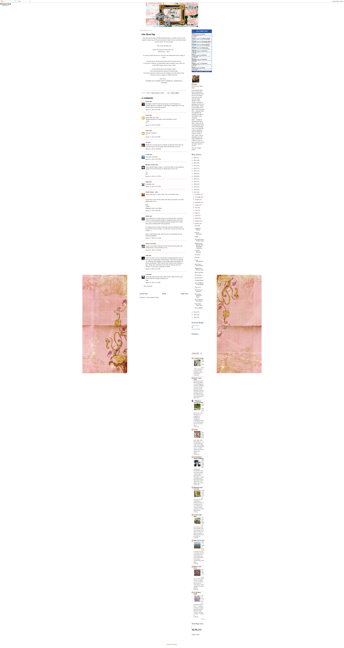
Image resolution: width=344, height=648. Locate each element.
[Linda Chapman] (192, 327)
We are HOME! (199, 308)
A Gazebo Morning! (198, 251)
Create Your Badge (196, 329)
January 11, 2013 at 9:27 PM (153, 109)
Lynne (147, 115)
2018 (195, 179)
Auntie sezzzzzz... (150, 192)
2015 (195, 187)
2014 (195, 189)
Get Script (196, 71)
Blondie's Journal (150, 164)
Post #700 (197, 225)
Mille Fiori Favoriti (199, 540)
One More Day (198, 278)
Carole (147, 154)
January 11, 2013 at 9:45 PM (153, 125)
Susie (147, 255)
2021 (195, 171)
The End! (197, 257)
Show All (202, 619)
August (197, 205)
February (197, 221)
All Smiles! (198, 254)
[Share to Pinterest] (178, 93)
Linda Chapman (195, 325)
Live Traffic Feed (201, 31)
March (197, 218)
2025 (195, 160)
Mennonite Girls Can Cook (198, 488)
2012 (195, 312)
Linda (148, 92)
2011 (195, 314)
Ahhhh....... (198, 236)
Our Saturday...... (199, 275)
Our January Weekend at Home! (198, 295)
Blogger (175, 644)
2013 (195, 192)
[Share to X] (175, 93)
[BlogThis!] (173, 93)
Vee (146, 142)
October (197, 199)
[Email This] (171, 93)
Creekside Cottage (198, 358)
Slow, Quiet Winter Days (198, 304)
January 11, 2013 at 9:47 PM (153, 137)
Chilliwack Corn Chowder (202, 493)
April (196, 215)
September (198, 202)
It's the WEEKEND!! (199, 260)
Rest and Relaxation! (198, 233)
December (198, 194)
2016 (195, 184)
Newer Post (144, 294)
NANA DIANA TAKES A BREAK (199, 457)
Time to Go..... (198, 287)
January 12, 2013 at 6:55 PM (153, 269)
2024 (195, 163)
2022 (195, 168)
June (196, 210)
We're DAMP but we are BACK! (199, 283)
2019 (195, 176)
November (198, 197)
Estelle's (196, 429)
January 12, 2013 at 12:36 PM (153, 250)
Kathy (147, 101)
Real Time (201, 71)
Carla (147, 274)
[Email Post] (168, 92)
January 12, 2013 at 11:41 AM (153, 238)
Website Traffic (196, 634)
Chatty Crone (149, 243)
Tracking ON (206, 71)
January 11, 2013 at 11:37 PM (153, 176)
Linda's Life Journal (207, 35)
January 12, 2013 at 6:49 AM (153, 210)
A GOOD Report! (199, 280)
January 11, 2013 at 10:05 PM (153, 149)
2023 (195, 165)
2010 (195, 317)
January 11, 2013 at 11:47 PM (153, 186)
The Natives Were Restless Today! (199, 240)
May (196, 213)
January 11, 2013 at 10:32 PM (153, 159)
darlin (147, 216)
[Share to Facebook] (176, 93)
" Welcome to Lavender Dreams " (199, 401)
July (196, 207)
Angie (147, 182)
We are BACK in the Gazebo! (199, 300)
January (197, 223)
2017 (195, 181)
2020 (195, 173)
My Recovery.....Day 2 (164, 51)
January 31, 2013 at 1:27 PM (153, 282)
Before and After (199, 272)
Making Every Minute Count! (199, 269)
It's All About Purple (197, 593)
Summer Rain (202, 571)
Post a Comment (148, 286)
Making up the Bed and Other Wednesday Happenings (199, 246)
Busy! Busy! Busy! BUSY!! (199, 265)
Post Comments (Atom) (153, 297)
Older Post (184, 294)
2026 (195, 157)
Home (164, 294)
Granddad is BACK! (198, 229)
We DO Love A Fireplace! (199, 290)
